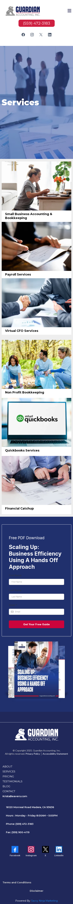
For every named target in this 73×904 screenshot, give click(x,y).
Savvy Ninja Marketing (44, 900)
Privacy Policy (32, 753)
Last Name (15, 590)
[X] (40, 34)
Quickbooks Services (22, 450)
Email (13, 605)
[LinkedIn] (49, 34)
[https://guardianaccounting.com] (23, 11)
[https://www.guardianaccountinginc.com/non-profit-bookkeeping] (36, 364)
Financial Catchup (19, 508)
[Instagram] (32, 34)
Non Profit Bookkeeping (24, 392)
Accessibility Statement (55, 753)
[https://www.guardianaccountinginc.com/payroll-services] (36, 246)
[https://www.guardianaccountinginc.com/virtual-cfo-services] (36, 302)
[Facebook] (23, 34)
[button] (69, 11)
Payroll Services (18, 274)
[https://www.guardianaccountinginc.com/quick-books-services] (36, 422)
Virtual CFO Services (21, 331)
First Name (15, 575)
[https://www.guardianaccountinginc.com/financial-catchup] (36, 480)
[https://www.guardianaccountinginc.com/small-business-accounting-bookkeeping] (36, 185)
